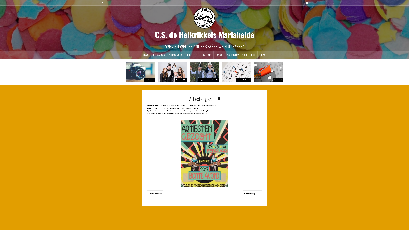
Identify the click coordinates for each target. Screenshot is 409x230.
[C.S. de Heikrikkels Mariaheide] (204, 18)
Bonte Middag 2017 (251, 194)
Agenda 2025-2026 (175, 55)
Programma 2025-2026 (243, 80)
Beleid (253, 55)
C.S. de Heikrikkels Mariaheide (204, 34)
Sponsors (219, 55)
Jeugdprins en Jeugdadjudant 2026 (208, 80)
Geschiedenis (207, 55)
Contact (263, 55)
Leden (188, 55)
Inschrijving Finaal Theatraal (237, 55)
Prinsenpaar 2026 (159, 55)
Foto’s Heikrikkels (149, 80)
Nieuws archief (278, 80)
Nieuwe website (156, 194)
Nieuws (145, 55)
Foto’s (196, 55)
